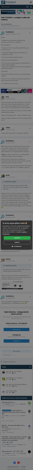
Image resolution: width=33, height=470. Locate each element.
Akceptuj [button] (17, 238)
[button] (16, 246)
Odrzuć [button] (17, 242)
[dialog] (16, 235)
